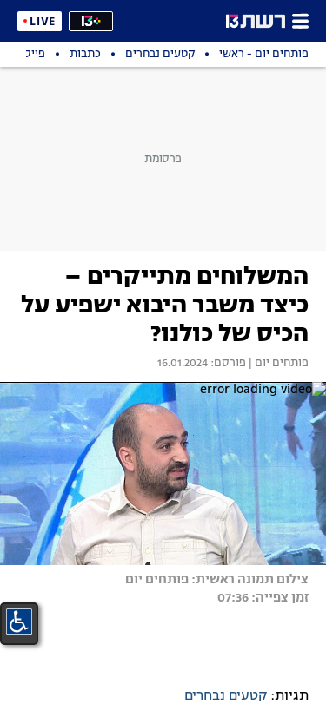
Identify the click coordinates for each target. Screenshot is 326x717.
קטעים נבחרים (225, 696)
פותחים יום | (277, 364)
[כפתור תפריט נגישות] (19, 621)
